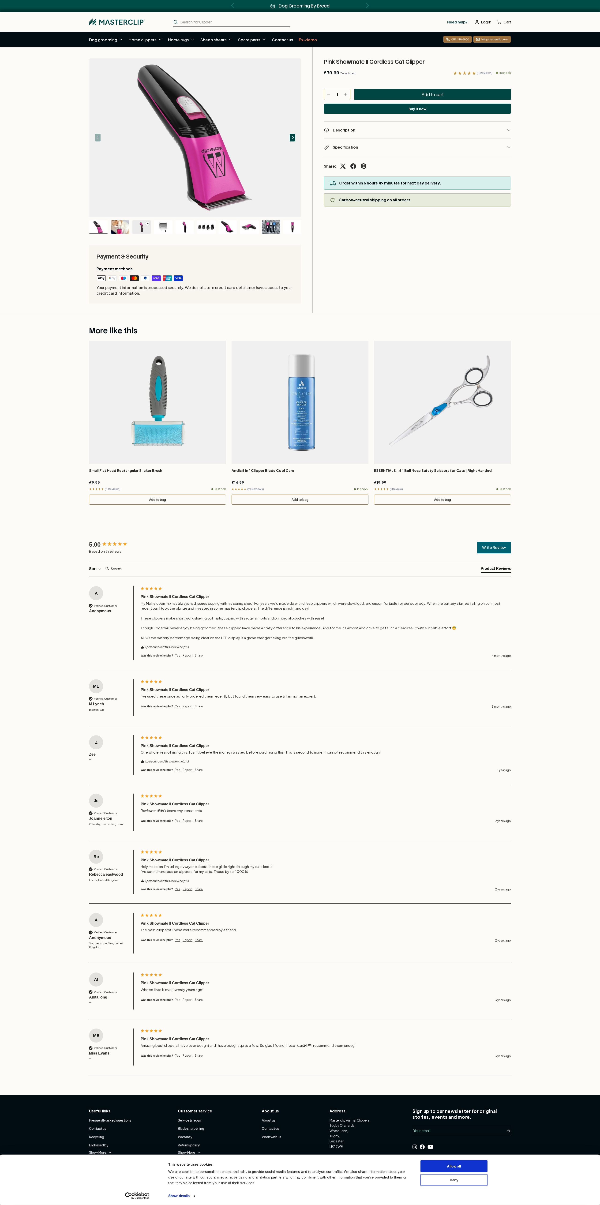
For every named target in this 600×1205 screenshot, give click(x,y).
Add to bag (157, 499)
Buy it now (417, 109)
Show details (179, 1196)
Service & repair (190, 1120)
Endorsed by (98, 1145)
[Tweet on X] (343, 166)
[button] (505, 22)
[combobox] (231, 22)
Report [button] (187, 655)
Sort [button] (93, 569)
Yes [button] (177, 655)
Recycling (96, 1137)
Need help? (457, 21)
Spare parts (249, 39)
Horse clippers (143, 39)
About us (268, 1120)
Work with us (271, 1137)
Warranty (185, 1137)
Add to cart (433, 94)
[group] (113, 544)
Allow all (454, 1166)
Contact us (282, 39)
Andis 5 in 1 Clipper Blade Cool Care (263, 470)
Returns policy (189, 1145)
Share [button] (199, 655)
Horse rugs (178, 39)
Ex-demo (308, 39)
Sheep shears (213, 39)
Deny (454, 1180)
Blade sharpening (191, 1128)
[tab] (496, 569)
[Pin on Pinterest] (363, 166)
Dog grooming (103, 39)
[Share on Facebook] (353, 166)
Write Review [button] (494, 547)
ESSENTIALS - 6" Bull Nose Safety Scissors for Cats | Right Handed (433, 470)
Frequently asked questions (110, 1120)
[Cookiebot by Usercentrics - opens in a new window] (137, 1195)
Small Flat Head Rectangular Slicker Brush (125, 470)
